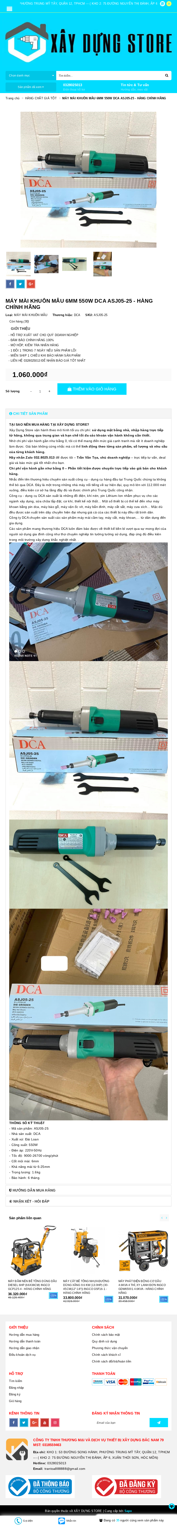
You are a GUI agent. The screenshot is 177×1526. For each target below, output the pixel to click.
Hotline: (39, 1463)
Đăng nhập (16, 1387)
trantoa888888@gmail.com (65, 1468)
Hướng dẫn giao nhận (24, 1348)
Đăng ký (15, 1394)
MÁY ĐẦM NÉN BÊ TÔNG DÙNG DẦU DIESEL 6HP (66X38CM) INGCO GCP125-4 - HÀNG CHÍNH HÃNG (32, 1285)
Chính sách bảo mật (106, 1334)
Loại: (9, 315)
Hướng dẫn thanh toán (24, 1341)
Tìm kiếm (15, 1381)
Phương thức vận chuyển (110, 1348)
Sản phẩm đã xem (30, 87)
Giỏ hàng (15, 1401)
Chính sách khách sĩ (106, 1354)
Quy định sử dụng (104, 1341)
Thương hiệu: (63, 315)
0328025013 (72, 85)
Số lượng (13, 391)
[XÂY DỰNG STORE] (88, 42)
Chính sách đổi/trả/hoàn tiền (111, 1361)
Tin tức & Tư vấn (135, 85)
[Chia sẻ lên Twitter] (20, 284)
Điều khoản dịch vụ (22, 1354)
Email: (38, 1468)
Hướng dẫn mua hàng (24, 1334)
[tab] (88, 413)
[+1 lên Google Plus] (30, 284)
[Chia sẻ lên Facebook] (10, 284)
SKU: (89, 315)
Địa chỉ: (39, 1452)
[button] (88, 413)
